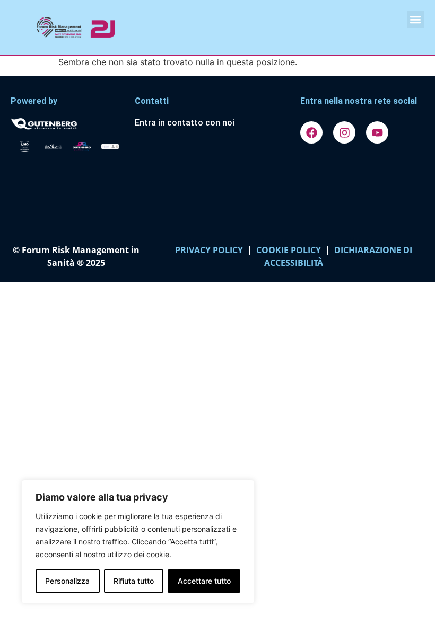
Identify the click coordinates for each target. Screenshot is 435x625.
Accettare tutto (204, 580)
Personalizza (67, 580)
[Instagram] (344, 132)
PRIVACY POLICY (209, 250)
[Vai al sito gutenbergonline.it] (67, 123)
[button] (415, 19)
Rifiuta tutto (134, 580)
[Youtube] (377, 132)
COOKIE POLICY (288, 250)
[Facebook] (311, 132)
